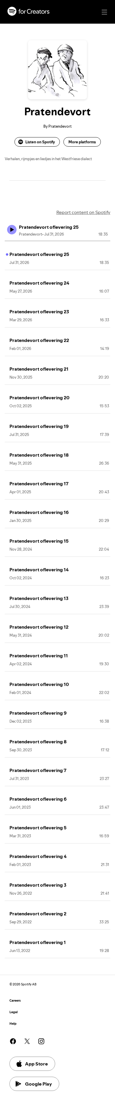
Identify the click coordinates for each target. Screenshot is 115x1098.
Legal (13, 1012)
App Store (36, 1063)
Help (13, 1023)
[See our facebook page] (13, 1041)
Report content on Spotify (83, 212)
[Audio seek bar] (57, 240)
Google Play (38, 1084)
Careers (15, 1000)
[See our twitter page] (27, 1041)
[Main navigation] (104, 12)
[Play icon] (12, 229)
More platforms (82, 142)
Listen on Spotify (40, 142)
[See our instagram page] (41, 1041)
